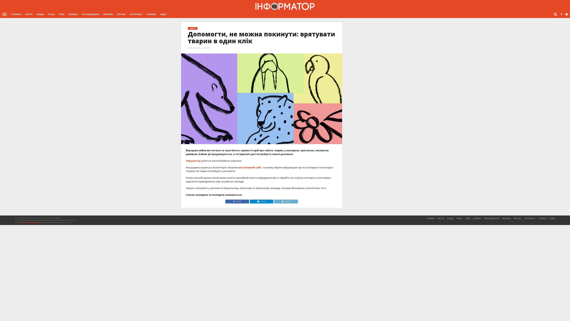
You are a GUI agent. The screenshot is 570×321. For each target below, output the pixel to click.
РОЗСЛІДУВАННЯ (90, 14)
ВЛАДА (40, 14)
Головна (16, 14)
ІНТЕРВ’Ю (151, 14)
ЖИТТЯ (29, 14)
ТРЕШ (61, 14)
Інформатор (193, 160)
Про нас (121, 14)
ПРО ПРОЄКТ (136, 14)
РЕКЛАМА (108, 14)
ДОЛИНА (73, 14)
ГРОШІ (51, 14)
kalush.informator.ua (31, 222)
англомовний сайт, (250, 167)
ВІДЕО (163, 14)
